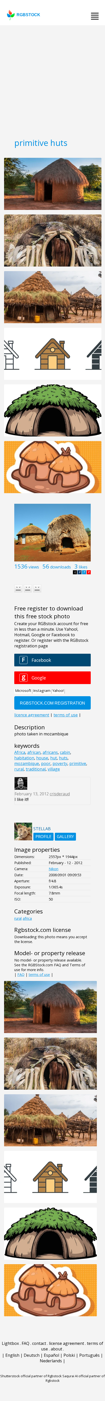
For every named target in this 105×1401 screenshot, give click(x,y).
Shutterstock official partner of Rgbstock (31, 1376)
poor (45, 763)
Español (51, 1355)
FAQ (20, 974)
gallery (65, 836)
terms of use (39, 974)
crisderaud (60, 794)
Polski (69, 1355)
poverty (59, 763)
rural (19, 769)
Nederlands (51, 1361)
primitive (77, 763)
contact (39, 1343)
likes (83, 567)
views (34, 567)
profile (43, 836)
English (12, 1355)
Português (89, 1355)
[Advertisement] (52, 80)
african (34, 752)
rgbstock (28, 15)
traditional (36, 769)
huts (63, 758)
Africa (19, 752)
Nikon (53, 868)
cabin (65, 752)
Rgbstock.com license (42, 930)
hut (53, 758)
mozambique (26, 763)
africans (50, 752)
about (56, 1349)
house (42, 758)
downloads (60, 567)
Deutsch (32, 1355)
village (54, 769)
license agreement (66, 1343)
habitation (24, 758)
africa (27, 918)
